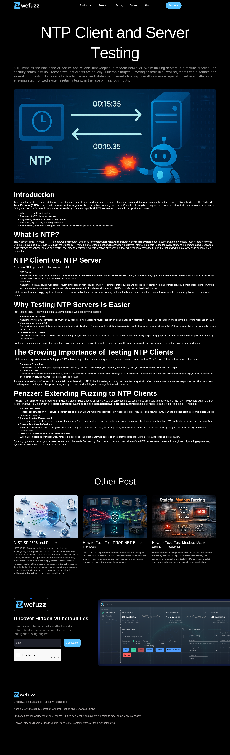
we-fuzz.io (175, 400)
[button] (86, 5)
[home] (27, 5)
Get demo (173, 5)
